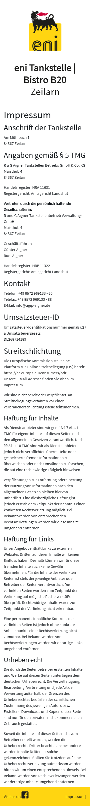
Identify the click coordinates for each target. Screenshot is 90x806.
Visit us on (13, 796)
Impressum (75, 796)
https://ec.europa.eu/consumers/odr (35, 372)
